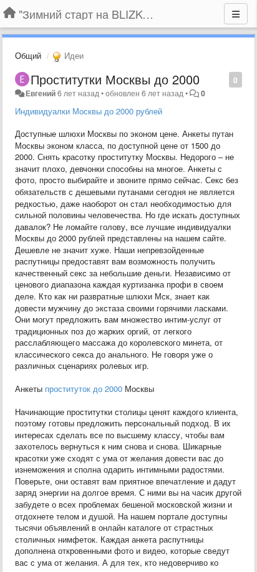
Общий (28, 55)
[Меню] (236, 13)
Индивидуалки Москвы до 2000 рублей (88, 111)
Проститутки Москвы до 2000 (115, 79)
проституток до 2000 (83, 388)
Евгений (41, 93)
